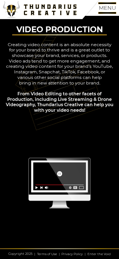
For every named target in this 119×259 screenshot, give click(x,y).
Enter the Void (99, 254)
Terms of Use (47, 254)
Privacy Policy (72, 254)
